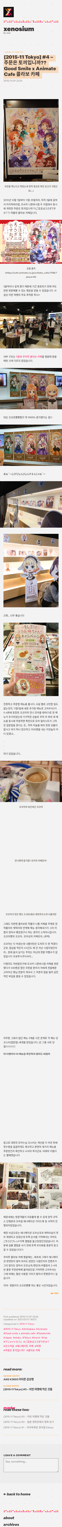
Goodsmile (44, 1333)
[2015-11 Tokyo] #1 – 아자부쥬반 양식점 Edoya (28, 1427)
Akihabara (29, 1329)
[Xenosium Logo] (8, 12)
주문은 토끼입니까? (15, 1350)
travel (37, 1337)
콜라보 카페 (34, 1350)
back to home (18, 1494)
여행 (38, 1346)
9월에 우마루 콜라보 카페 (29, 356)
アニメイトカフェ (13, 1341)
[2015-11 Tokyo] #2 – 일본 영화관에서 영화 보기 (28, 1422)
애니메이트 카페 (25, 1346)
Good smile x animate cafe (20, 1333)
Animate (42, 1329)
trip (45, 1337)
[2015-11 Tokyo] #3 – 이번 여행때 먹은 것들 (26, 1416)
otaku (18, 1337)
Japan (8, 1337)
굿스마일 (9, 1346)
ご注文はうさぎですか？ (37, 1341)
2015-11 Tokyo (14, 52)
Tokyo (27, 1337)
